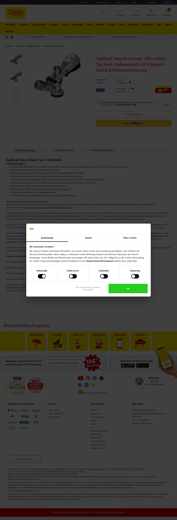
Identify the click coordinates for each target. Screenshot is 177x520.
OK (128, 288)
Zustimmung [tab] (47, 238)
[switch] (73, 276)
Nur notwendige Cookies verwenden (88, 288)
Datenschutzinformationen (100, 261)
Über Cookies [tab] (130, 238)
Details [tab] (88, 238)
